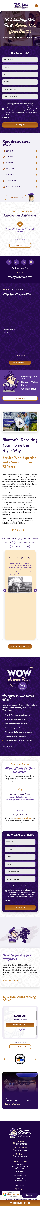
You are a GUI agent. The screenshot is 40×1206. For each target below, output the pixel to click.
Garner (24, 967)
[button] (4, 5)
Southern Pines (27, 972)
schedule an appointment (24, 818)
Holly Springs (16, 970)
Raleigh (12, 972)
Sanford (18, 972)
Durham (28, 965)
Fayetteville (6, 967)
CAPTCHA (5, 118)
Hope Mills (25, 970)
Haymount (30, 967)
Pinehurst (6, 972)
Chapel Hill (15, 965)
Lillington (33, 970)
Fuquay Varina (16, 967)
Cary (9, 965)
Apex (5, 965)
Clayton (22, 965)
